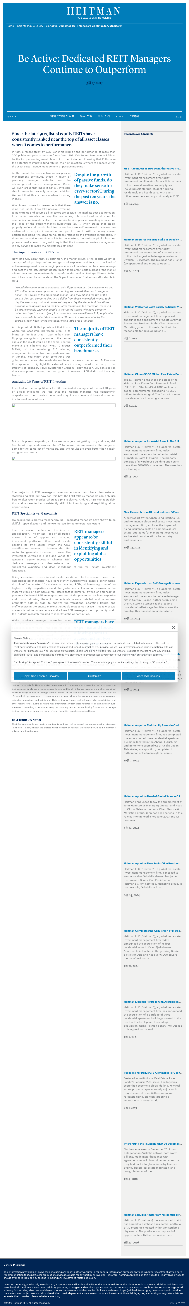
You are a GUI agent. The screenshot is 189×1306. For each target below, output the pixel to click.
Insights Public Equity (29, 25)
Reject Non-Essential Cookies (41, 676)
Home (10, 25)
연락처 (134, 116)
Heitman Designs (94, 13)
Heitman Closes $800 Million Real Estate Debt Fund (156, 374)
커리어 (120, 116)
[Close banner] (173, 627)
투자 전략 (86, 116)
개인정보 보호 (177, 1302)
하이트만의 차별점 (62, 116)
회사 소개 (104, 116)
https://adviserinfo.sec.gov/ (135, 1290)
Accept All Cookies (148, 676)
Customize (94, 676)
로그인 (179, 116)
